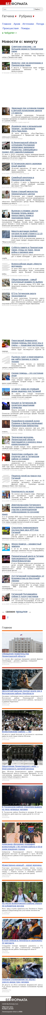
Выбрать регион (7, 1009)
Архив (17, 24)
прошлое (21, 611)
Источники (28, 24)
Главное (6, 24)
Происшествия (11, 28)
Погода (40, 24)
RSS (20, 1012)
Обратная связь (7, 1007)
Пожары (25, 28)
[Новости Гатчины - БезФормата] (14, 3)
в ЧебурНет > (9, 33)
